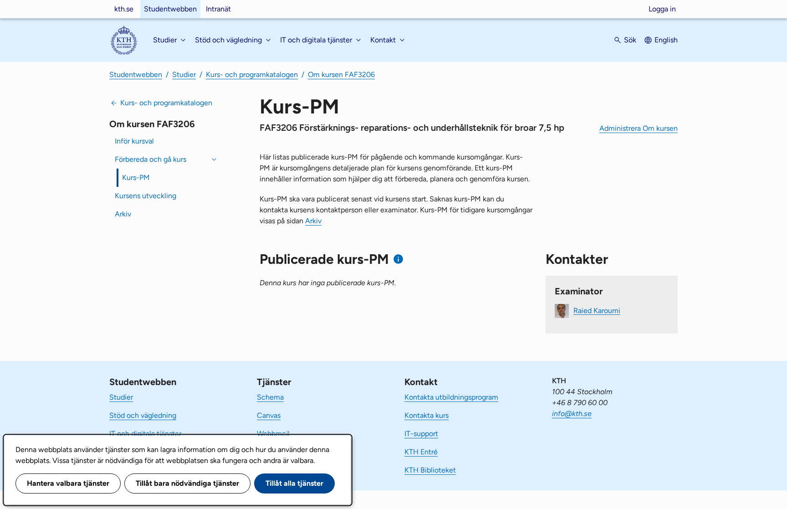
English (666, 40)
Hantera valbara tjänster (68, 483)
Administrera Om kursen (638, 128)
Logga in (662, 9)
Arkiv (123, 214)
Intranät (218, 9)
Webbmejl (273, 433)
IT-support (421, 433)
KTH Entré (421, 451)
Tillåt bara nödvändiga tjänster (187, 483)
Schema (270, 397)
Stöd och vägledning (142, 415)
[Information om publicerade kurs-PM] (398, 259)
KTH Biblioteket (430, 470)
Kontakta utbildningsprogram (451, 397)
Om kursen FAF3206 (341, 74)
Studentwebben (170, 9)
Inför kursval (134, 141)
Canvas (269, 415)
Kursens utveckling (145, 195)
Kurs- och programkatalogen (252, 74)
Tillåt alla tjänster (294, 483)
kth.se (123, 9)
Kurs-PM (136, 177)
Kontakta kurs (426, 415)
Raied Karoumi (596, 310)
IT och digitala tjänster (145, 433)
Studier (184, 74)
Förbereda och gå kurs (150, 159)
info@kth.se (572, 413)
